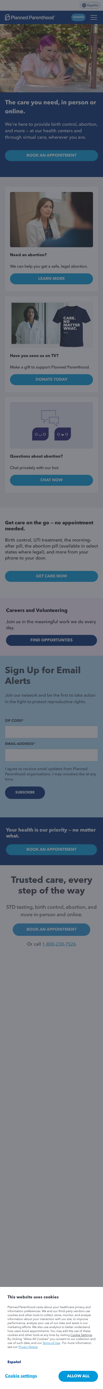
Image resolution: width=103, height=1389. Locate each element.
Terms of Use (51, 1343)
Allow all (78, 1376)
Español (14, 1362)
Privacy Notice (28, 1347)
